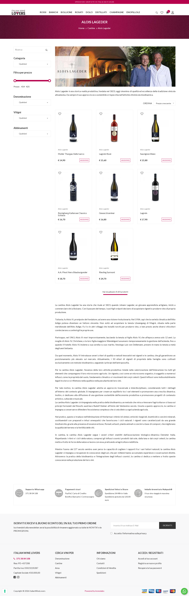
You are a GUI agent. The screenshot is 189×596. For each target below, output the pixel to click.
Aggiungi (86, 161)
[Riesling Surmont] (115, 247)
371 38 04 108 (31, 493)
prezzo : (17, 86)
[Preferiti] (161, 12)
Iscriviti (167, 525)
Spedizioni (101, 572)
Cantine (91, 28)
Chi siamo (101, 558)
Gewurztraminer (105, 214)
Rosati (79, 12)
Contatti (100, 563)
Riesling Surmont (106, 273)
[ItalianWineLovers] (18, 12)
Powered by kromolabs (94, 591)
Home (81, 28)
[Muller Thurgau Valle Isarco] (73, 128)
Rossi (43, 12)
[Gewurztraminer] (115, 187)
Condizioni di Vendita (106, 568)
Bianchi (53, 12)
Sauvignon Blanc (146, 155)
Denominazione (62, 558)
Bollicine (66, 12)
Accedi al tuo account (148, 558)
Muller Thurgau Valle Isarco (70, 155)
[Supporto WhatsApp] (184, 592)
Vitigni (58, 572)
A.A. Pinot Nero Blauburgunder (71, 273)
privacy (143, 533)
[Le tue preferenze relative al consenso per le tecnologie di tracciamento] (4, 591)
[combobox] (32, 64)
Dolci (89, 12)
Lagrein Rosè (104, 155)
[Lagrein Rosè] (115, 128)
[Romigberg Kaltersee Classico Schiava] (73, 187)
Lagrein (142, 214)
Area (57, 568)
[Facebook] (15, 577)
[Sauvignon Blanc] (156, 128)
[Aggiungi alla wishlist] (58, 112)
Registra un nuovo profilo (150, 563)
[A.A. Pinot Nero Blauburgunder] (73, 247)
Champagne (117, 12)
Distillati (101, 12)
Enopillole (133, 12)
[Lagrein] (156, 187)
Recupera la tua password (150, 568)
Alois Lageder (104, 28)
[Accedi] (172, 12)
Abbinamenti (61, 577)
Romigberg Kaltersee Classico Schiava (71, 215)
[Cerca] (157, 12)
